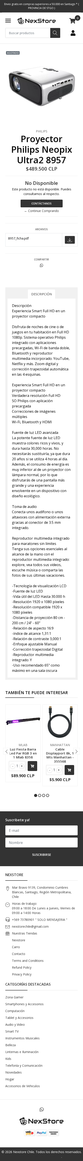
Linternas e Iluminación (22, 1052)
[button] (36, 795)
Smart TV (12, 1031)
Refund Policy (21, 967)
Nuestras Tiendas (24, 933)
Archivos (41, 229)
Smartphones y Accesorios (24, 1004)
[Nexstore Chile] (36, 20)
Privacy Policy (21, 974)
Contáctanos (41, 203)
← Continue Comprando (41, 211)
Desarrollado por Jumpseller (41, 1156)
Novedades (13, 1072)
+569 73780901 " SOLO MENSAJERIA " (39, 920)
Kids (8, 1059)
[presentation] (6, 751)
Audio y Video (15, 1024)
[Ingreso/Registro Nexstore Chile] (73, 33)
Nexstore (18, 940)
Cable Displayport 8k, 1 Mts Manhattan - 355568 (60, 755)
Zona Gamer (14, 997)
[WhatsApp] (41, 1109)
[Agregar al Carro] (32, 766)
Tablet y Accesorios (19, 1018)
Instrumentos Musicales (22, 1038)
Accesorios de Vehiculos (22, 1086)
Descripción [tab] (41, 294)
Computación (15, 1011)
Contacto (18, 954)
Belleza (10, 1045)
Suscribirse (41, 855)
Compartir (41, 259)
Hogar (9, 1079)
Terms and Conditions (28, 961)
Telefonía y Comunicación (23, 1065)
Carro (16, 947)
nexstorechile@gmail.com (30, 926)
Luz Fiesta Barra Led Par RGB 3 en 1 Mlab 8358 (23, 753)
